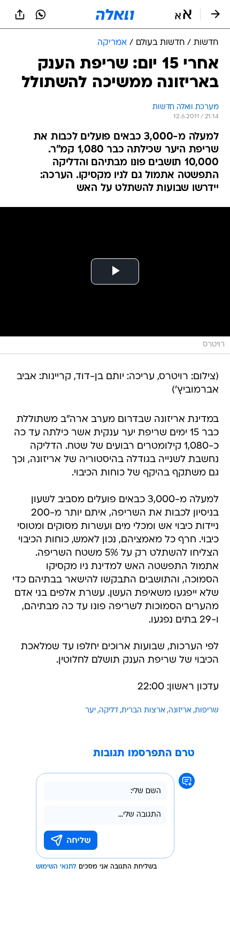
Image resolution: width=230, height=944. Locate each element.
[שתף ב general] (20, 14)
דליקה (108, 710)
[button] (183, 14)
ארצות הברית (143, 710)
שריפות (207, 710)
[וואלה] (115, 14)
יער (90, 710)
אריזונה (179, 710)
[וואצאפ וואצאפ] (40, 14)
